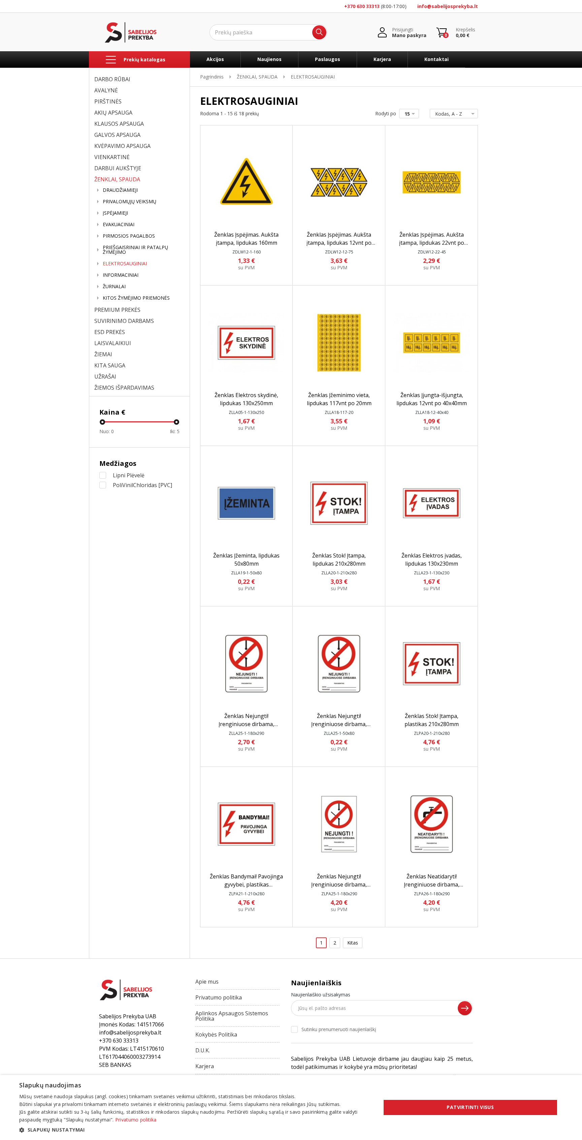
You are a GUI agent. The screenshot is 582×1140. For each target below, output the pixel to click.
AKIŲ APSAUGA (113, 112)
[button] (194, 1130)
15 (407, 114)
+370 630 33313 (362, 6)
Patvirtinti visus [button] (470, 1107)
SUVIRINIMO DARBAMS (124, 321)
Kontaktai (436, 59)
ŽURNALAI (114, 286)
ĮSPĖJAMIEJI (115, 213)
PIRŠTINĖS (108, 101)
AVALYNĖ (106, 90)
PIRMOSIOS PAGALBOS (129, 236)
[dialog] (291, 1107)
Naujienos (269, 59)
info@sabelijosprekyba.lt (447, 6)
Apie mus (207, 981)
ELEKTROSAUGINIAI (125, 263)
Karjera (382, 59)
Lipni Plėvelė (128, 475)
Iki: (175, 431)
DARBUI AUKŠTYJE (117, 168)
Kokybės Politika (216, 1034)
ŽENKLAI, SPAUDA (117, 179)
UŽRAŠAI (105, 376)
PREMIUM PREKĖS (117, 309)
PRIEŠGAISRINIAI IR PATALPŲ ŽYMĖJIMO (135, 249)
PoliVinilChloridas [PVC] (142, 485)
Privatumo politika (218, 997)
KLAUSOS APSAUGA (119, 123)
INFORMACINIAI (120, 275)
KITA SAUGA (109, 365)
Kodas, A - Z (448, 114)
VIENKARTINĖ (112, 157)
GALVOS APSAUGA (117, 135)
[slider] (102, 422)
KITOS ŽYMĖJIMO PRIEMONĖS (136, 298)
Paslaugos (327, 59)
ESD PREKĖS (109, 332)
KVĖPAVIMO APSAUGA (122, 146)
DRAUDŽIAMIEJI (120, 190)
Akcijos (215, 59)
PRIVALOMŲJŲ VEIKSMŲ (129, 201)
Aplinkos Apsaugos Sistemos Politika (231, 1016)
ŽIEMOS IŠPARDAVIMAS (124, 387)
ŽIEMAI (103, 354)
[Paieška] (319, 32)
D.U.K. (202, 1050)
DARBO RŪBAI (112, 79)
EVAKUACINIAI (118, 224)
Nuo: (106, 431)
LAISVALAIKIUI (112, 343)
